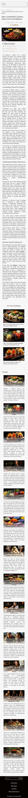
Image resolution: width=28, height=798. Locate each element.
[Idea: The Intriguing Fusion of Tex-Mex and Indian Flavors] (13, 316)
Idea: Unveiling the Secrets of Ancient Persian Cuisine (14, 469)
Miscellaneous (9, 10)
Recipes (14, 786)
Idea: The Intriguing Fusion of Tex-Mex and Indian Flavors (13, 325)
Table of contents (9, 44)
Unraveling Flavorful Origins (10, 46)
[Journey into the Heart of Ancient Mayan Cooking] (14, 725)
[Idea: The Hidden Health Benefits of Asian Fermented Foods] (13, 335)
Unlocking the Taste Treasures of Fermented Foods (14, 497)
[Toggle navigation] (3, 4)
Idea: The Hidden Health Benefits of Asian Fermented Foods (13, 344)
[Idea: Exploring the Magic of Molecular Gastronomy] (13, 354)
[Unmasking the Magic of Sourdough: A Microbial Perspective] (14, 607)
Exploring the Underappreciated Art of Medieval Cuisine (14, 699)
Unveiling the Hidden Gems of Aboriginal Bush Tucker (14, 641)
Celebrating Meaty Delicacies (11, 48)
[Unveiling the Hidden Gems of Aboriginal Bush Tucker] (14, 638)
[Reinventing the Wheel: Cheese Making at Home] (14, 551)
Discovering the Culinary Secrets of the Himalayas (14, 756)
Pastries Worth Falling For (10, 51)
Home (2, 10)
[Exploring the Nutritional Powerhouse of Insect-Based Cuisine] (14, 579)
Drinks (14, 789)
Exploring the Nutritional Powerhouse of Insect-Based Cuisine (14, 583)
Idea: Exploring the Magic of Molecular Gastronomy (11, 362)
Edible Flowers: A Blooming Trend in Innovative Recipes (14, 525)
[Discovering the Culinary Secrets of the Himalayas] (14, 753)
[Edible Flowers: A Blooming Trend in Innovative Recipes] (14, 522)
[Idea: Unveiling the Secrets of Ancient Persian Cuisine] (14, 466)
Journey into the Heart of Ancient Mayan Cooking (14, 727)
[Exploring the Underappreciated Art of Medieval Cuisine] (14, 696)
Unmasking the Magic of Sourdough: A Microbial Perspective (14, 611)
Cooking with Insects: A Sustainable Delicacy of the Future (14, 670)
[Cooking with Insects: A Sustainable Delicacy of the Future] (14, 666)
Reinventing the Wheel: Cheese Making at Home (14, 554)
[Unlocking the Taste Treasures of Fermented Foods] (14, 494)
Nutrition (14, 783)
